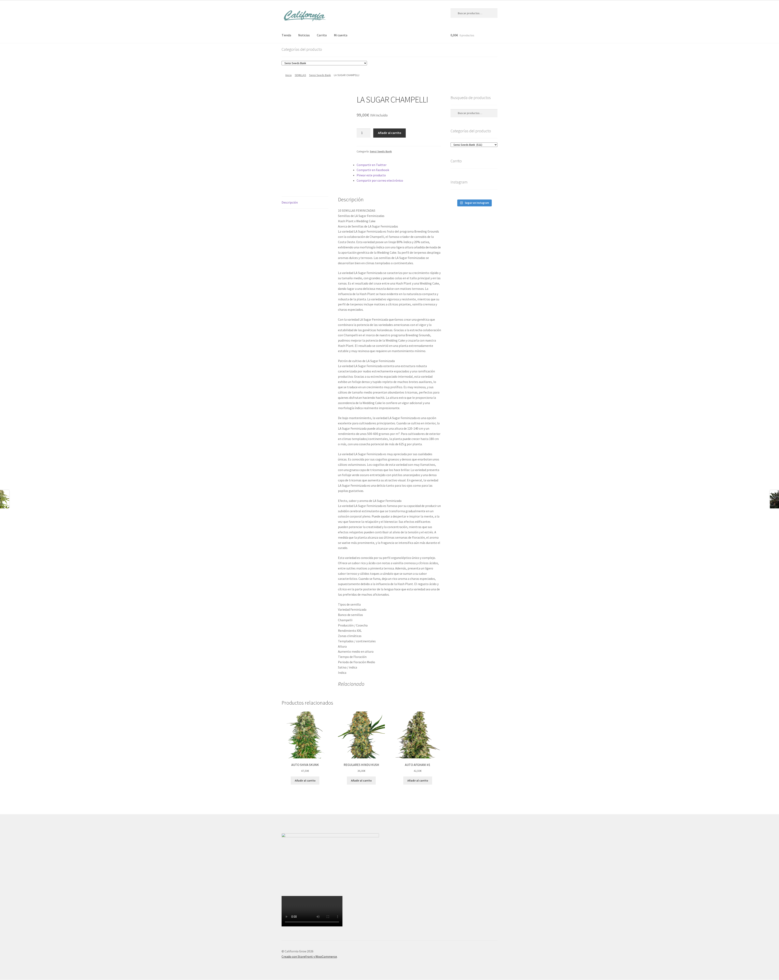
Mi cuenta (340, 35)
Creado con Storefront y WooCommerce (309, 956)
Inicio (288, 75)
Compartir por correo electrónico (380, 180)
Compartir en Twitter (371, 165)
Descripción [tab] (290, 202)
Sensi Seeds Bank (320, 75)
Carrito (322, 35)
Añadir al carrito (389, 133)
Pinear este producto (371, 175)
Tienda (286, 35)
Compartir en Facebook (373, 170)
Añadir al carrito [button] (305, 780)
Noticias (304, 35)
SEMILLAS (300, 75)
